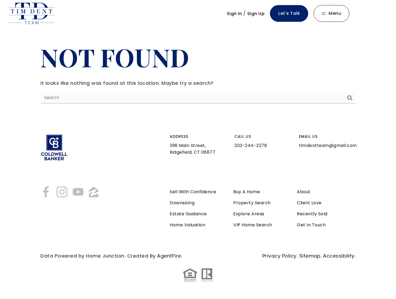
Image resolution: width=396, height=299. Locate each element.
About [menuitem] (304, 192)
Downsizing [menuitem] (182, 203)
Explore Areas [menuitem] (249, 214)
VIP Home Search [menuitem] (252, 225)
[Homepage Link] (31, 13)
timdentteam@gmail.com (328, 145)
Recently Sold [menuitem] (312, 214)
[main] (198, 72)
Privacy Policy (279, 255)
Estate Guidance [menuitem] (188, 214)
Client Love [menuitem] (309, 203)
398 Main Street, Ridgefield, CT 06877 (192, 148)
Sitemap (310, 255)
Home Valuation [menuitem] (187, 225)
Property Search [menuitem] (252, 203)
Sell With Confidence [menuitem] (193, 192)
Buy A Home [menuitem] (246, 192)
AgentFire (169, 255)
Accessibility (339, 255)
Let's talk (289, 13)
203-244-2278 (250, 145)
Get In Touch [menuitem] (311, 225)
